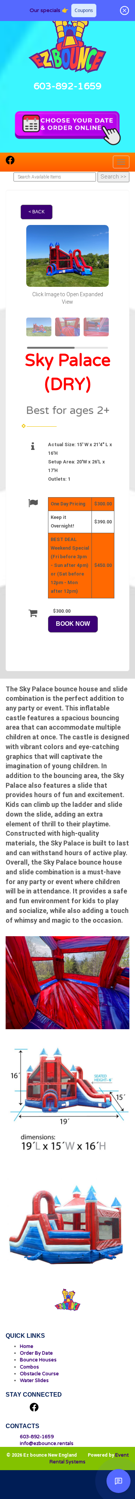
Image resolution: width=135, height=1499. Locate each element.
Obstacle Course (39, 1374)
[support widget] (118, 1481)
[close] (124, 10)
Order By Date (36, 1353)
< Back (36, 211)
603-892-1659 (67, 86)
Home (26, 1346)
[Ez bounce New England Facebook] (10, 162)
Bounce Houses (38, 1360)
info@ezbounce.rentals (47, 1444)
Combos (29, 1367)
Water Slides (34, 1381)
